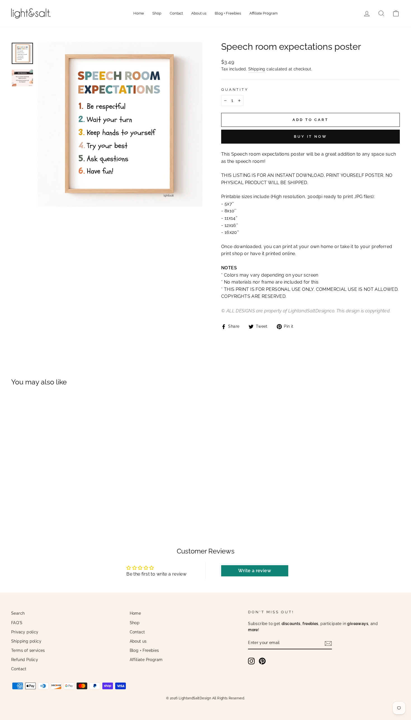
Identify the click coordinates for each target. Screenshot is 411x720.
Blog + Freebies (228, 13)
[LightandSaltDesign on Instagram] (251, 661)
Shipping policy (26, 641)
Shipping (256, 69)
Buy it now (310, 136)
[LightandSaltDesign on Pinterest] (262, 661)
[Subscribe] (328, 643)
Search (18, 613)
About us (198, 13)
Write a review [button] (254, 570)
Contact (176, 13)
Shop (156, 13)
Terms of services (28, 650)
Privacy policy (25, 632)
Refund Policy (24, 659)
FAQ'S (16, 623)
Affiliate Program (263, 13)
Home (138, 13)
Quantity (234, 89)
